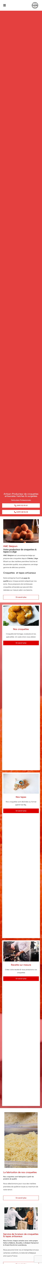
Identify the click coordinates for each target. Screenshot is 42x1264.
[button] (4, 5)
